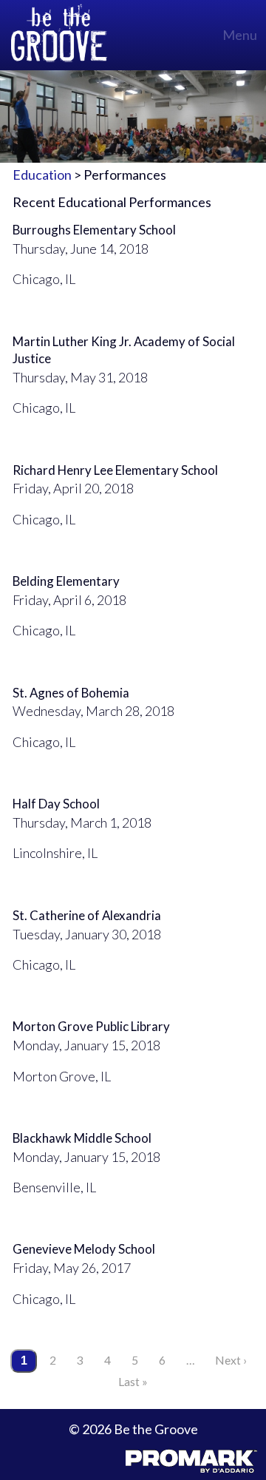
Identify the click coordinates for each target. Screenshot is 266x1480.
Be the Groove (59, 35)
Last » (133, 1381)
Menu (239, 35)
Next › (231, 1360)
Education (42, 174)
